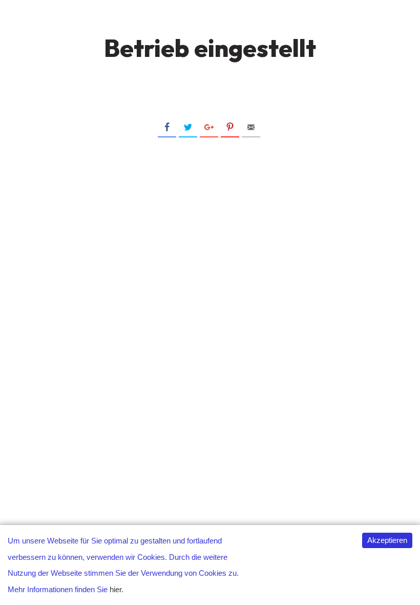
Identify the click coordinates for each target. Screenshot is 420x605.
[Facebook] (167, 127)
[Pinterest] (230, 127)
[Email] (251, 127)
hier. (116, 589)
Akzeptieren (387, 540)
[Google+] (209, 127)
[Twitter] (188, 127)
